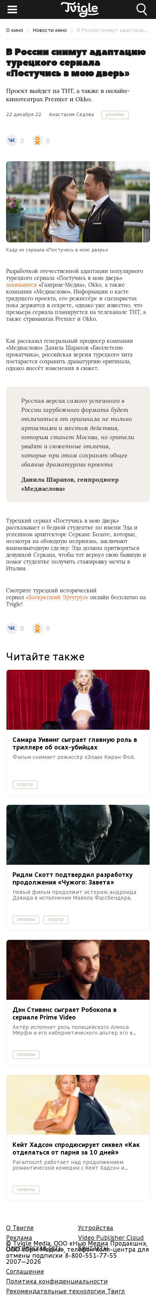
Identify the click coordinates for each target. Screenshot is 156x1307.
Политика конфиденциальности (57, 1281)
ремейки (115, 114)
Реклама (19, 1237)
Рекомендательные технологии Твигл (65, 1291)
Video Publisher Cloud (111, 1237)
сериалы (26, 1054)
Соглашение (25, 1271)
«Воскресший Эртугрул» (57, 597)
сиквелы (26, 919)
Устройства (95, 1228)
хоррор (25, 784)
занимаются (21, 284)
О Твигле (20, 1228)
